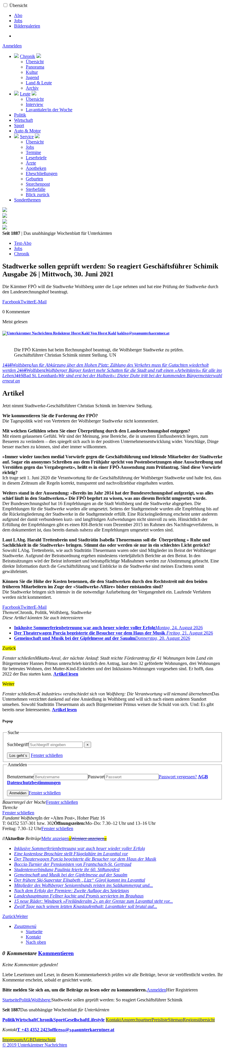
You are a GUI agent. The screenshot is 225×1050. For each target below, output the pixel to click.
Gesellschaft (76, 1019)
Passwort (96, 776)
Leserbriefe (36, 157)
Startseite (34, 931)
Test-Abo (22, 243)
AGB (203, 776)
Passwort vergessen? (178, 776)
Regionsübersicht (199, 1019)
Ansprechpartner (136, 1019)
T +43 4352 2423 (33, 1029)
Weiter (22, 916)
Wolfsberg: (41, 999)
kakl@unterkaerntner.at (143, 333)
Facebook (11, 301)
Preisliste (159, 1019)
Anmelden (12, 45)
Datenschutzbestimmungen (34, 782)
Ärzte (31, 162)
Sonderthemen (27, 199)
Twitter (27, 301)
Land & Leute (39, 82)
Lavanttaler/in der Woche (49, 109)
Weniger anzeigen (89, 838)
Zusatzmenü (25, 926)
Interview (34, 104)
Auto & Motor (27, 130)
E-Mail (40, 301)
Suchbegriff (18, 744)
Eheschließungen (41, 173)
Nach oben (36, 942)
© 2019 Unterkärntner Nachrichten (34, 1044)
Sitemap (175, 1019)
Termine (33, 152)
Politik (20, 114)
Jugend (32, 77)
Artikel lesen (65, 673)
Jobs (18, 20)
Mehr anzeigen (56, 838)
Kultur (32, 72)
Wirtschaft (23, 120)
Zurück (9, 916)
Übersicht (18, 5)
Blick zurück (38, 194)
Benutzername (20, 776)
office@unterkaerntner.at (82, 1029)
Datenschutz (44, 1039)
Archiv (32, 87)
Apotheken (36, 168)
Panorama (35, 66)
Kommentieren (56, 953)
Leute (25, 93)
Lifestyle (96, 1019)
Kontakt (33, 936)
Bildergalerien (27, 25)
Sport (19, 125)
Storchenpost (38, 184)
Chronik (27, 56)
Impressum (12, 1039)
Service (27, 136)
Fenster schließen (47, 755)
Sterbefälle (35, 189)
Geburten (34, 178)
